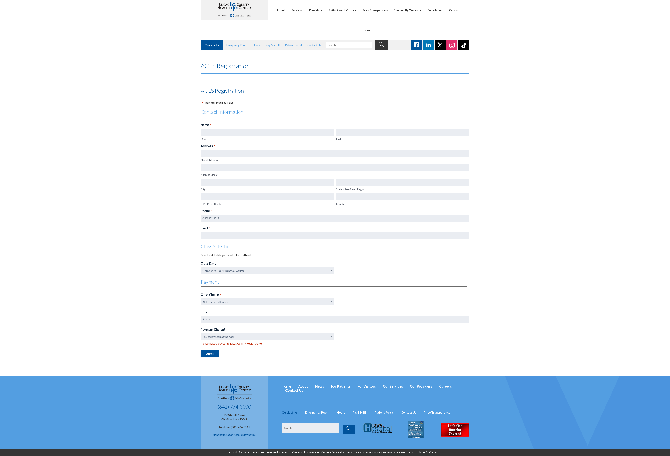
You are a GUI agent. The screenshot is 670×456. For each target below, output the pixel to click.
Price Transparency (375, 10)
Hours (256, 45)
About (281, 10)
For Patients (341, 386)
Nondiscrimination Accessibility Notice (234, 434)
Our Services (393, 386)
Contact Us (314, 45)
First (203, 139)
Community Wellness (407, 10)
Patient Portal (293, 45)
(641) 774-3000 (234, 407)
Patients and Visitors (342, 10)
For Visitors (367, 386)
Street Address (209, 160)
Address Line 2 (209, 174)
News (368, 30)
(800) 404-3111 (433, 452)
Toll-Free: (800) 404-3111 (234, 427)
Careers (454, 10)
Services (297, 10)
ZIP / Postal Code (211, 203)
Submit (210, 353)
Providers (315, 10)
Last (338, 139)
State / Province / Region (350, 189)
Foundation (435, 10)
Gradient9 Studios (335, 452)
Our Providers (421, 386)
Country (341, 203)
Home (286, 386)
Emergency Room (236, 45)
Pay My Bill (273, 45)
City (203, 189)
